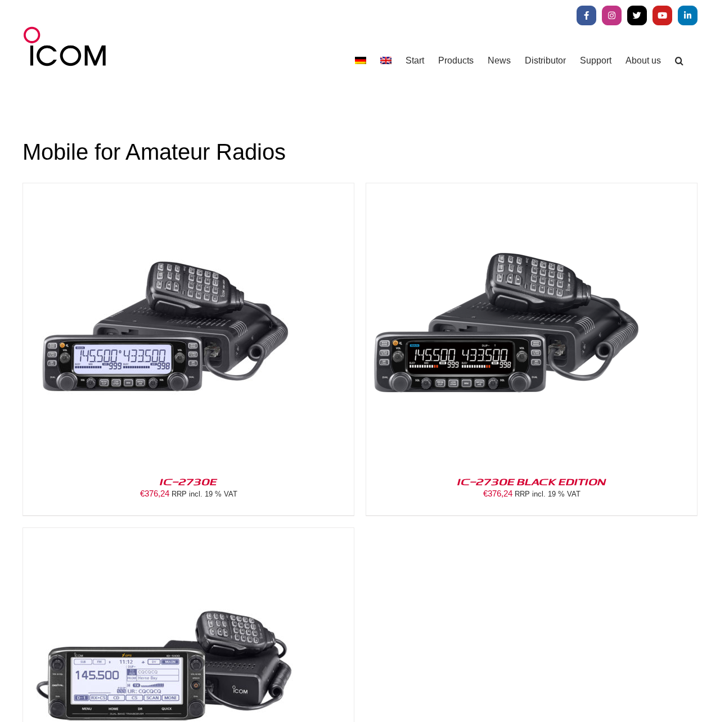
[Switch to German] (360, 60)
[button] (679, 60)
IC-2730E (188, 481)
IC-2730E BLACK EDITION (531, 481)
